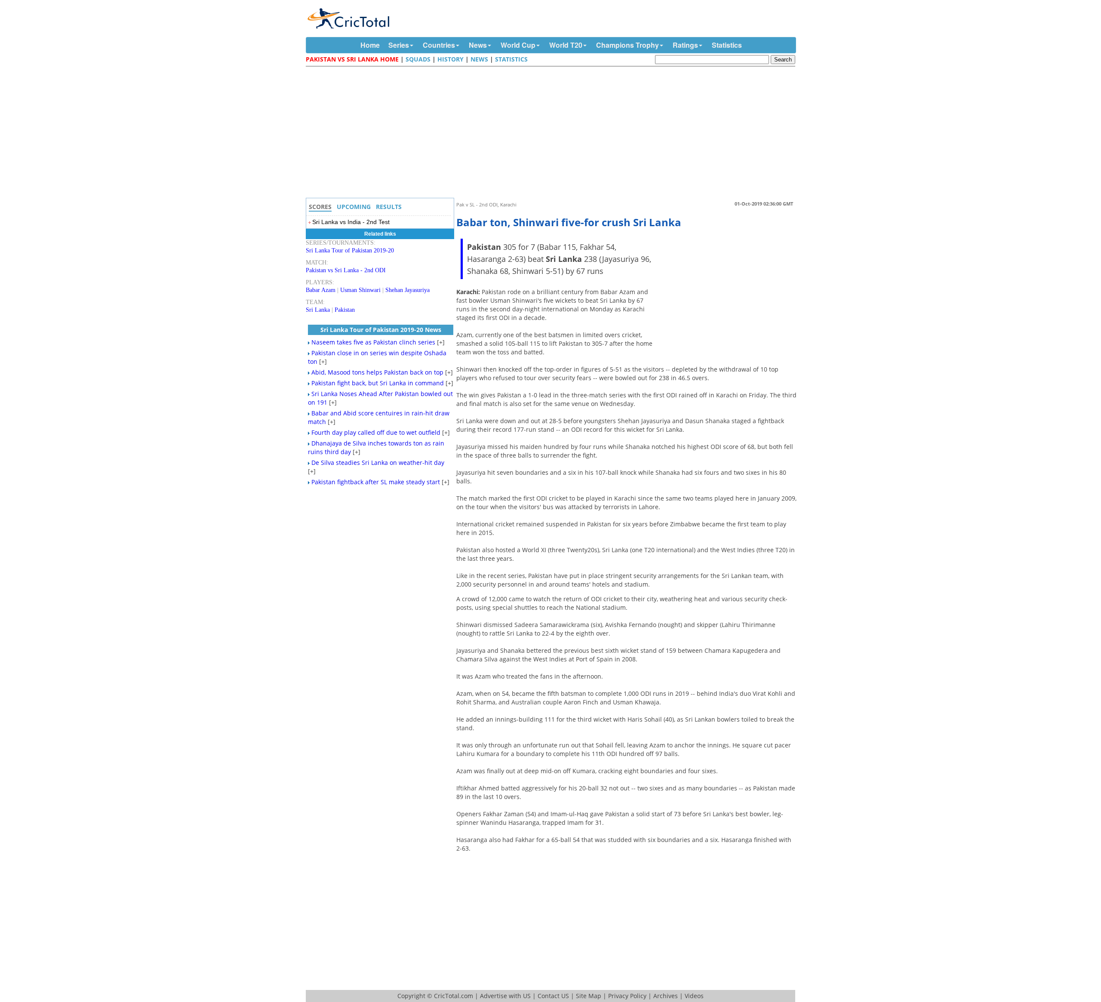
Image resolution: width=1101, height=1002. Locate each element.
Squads (418, 59)
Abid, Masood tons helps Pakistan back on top (377, 372)
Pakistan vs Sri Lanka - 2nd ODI (346, 270)
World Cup (518, 45)
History (450, 59)
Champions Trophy (627, 45)
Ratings (685, 45)
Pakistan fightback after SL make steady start (375, 482)
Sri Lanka (318, 310)
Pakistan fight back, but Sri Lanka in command (377, 383)
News (478, 45)
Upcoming (354, 207)
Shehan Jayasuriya (407, 290)
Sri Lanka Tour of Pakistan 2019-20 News (380, 330)
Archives (665, 996)
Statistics (727, 45)
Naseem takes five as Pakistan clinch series (373, 342)
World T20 (565, 45)
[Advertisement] (552, 133)
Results (389, 207)
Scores (320, 207)
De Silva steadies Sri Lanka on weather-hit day (377, 462)
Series (398, 45)
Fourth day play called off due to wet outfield (375, 432)
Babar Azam (320, 290)
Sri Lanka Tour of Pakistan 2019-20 (350, 250)
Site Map (588, 996)
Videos (694, 996)
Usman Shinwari (360, 290)
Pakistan (345, 310)
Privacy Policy (627, 996)
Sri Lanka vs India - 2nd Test (351, 221)
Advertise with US (505, 996)
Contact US (553, 996)
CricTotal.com (453, 996)
